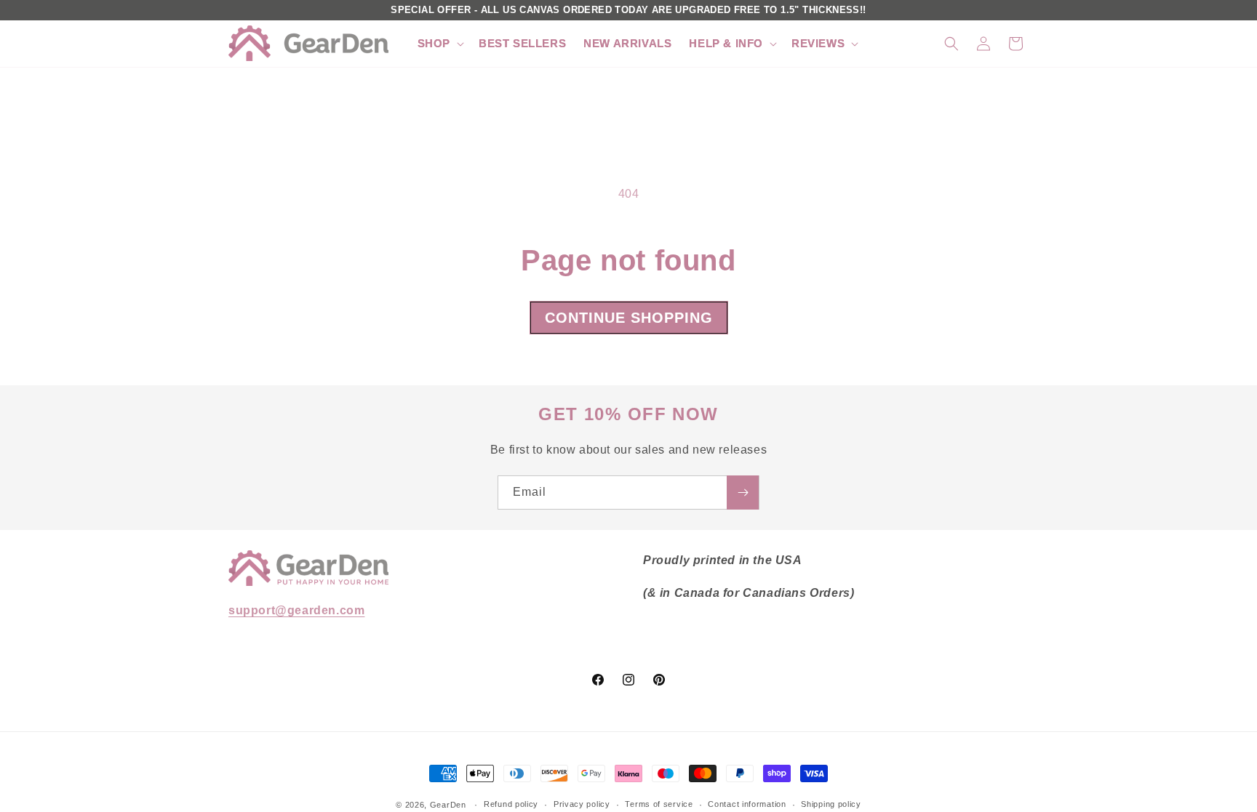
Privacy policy (582, 804)
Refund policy (511, 804)
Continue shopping (629, 318)
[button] (439, 44)
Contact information (747, 804)
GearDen (448, 804)
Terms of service (659, 804)
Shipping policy (831, 804)
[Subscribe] (743, 492)
